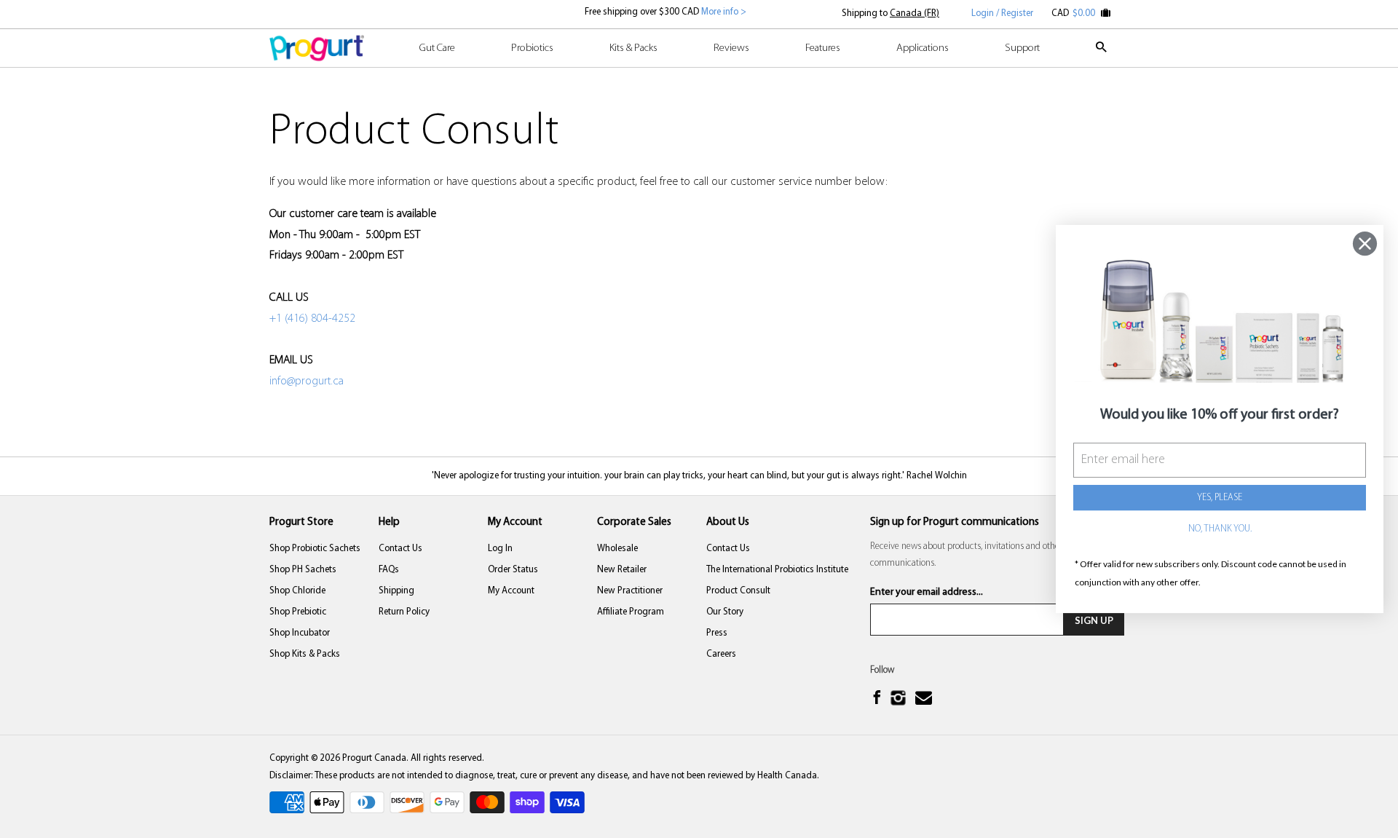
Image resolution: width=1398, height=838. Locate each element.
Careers (721, 654)
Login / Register (1002, 13)
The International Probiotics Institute (777, 569)
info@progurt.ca (306, 381)
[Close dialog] (1365, 243)
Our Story (724, 612)
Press (716, 633)
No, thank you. (1220, 529)
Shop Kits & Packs (304, 654)
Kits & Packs (633, 48)
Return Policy (404, 612)
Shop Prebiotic (297, 612)
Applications (922, 48)
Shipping (396, 591)
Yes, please (1219, 497)
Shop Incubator (299, 633)
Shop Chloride (297, 591)
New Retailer (622, 569)
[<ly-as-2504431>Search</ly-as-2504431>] (1102, 54)
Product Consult (738, 591)
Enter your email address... (926, 592)
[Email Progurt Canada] (925, 698)
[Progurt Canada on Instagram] (899, 699)
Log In (500, 548)
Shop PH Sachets (302, 569)
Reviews (731, 48)
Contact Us (400, 548)
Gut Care (437, 48)
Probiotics (532, 48)
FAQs (389, 569)
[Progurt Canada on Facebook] (878, 699)
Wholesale (617, 548)
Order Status (513, 569)
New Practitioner (630, 591)
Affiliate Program (630, 612)
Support (1022, 48)
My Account (511, 591)
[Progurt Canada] (316, 48)
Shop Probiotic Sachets (314, 548)
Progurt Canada (374, 758)
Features (822, 48)
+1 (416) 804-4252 (312, 319)
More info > (722, 12)
